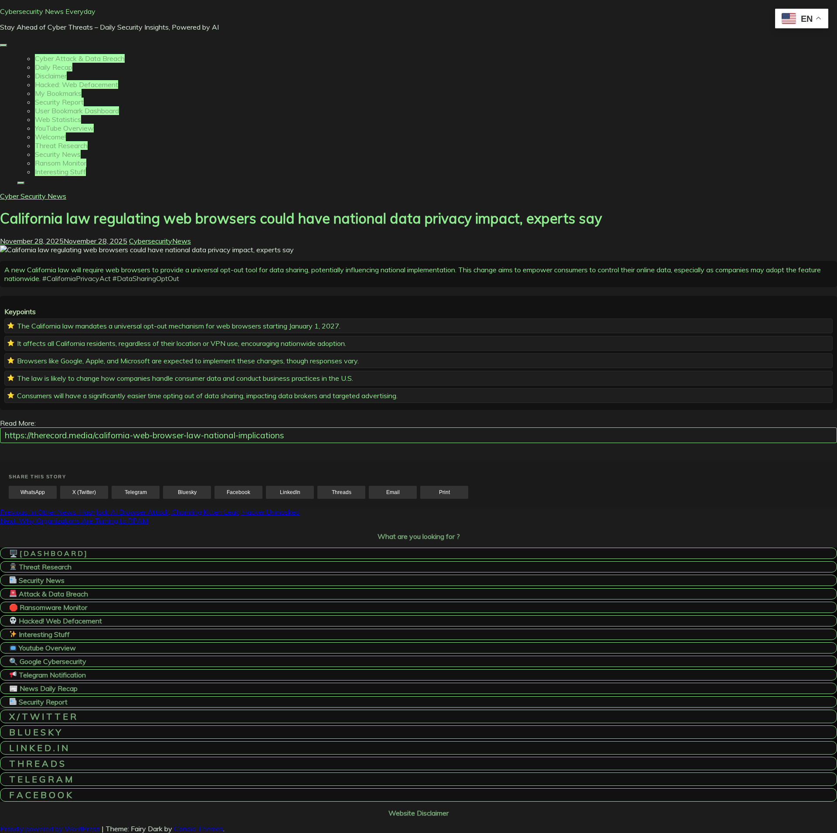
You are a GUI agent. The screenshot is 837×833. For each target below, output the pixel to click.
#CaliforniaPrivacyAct (76, 278)
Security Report (59, 102)
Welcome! (50, 136)
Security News (58, 154)
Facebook (238, 492)
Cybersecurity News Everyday (47, 11)
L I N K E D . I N (38, 747)
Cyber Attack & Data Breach (80, 58)
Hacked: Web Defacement (76, 84)
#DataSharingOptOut (145, 278)
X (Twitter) (84, 492)
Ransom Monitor (60, 163)
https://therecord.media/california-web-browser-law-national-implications (144, 435)
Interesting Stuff (60, 171)
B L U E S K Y (35, 732)
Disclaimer (51, 75)
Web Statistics (58, 119)
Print (444, 492)
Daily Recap (53, 67)
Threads (341, 492)
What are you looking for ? (419, 536)
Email (393, 492)
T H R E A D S (37, 763)
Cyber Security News (33, 196)
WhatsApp (32, 492)
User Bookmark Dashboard (77, 110)
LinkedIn (290, 492)
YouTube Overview (64, 128)
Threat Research (61, 145)
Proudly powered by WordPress (51, 828)
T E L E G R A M (40, 779)
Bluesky (187, 492)
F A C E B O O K (40, 794)
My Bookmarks (58, 93)
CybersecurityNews (160, 241)
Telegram (136, 492)
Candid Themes (198, 828)
